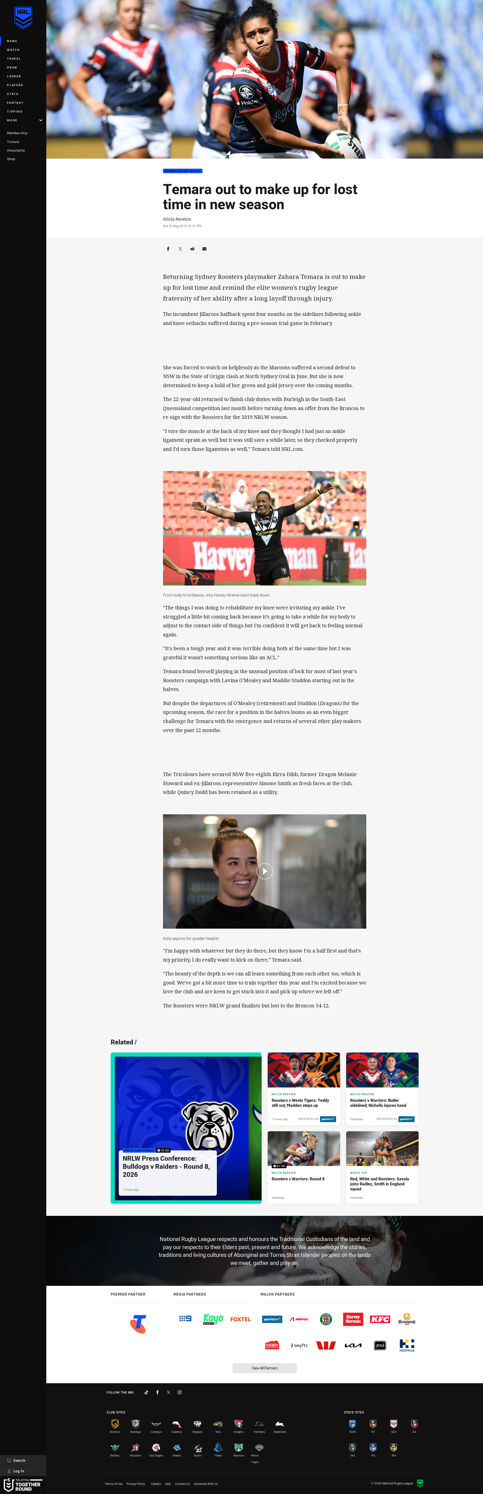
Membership (17, 133)
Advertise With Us (206, 1484)
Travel (14, 58)
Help (168, 1484)
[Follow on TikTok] (146, 1392)
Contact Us (182, 1484)
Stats (13, 94)
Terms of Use (114, 1484)
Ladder (14, 76)
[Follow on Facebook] (157, 1392)
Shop (11, 159)
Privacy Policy (136, 1484)
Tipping (15, 111)
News (12, 41)
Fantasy (15, 102)
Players (15, 85)
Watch (13, 50)
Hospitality (16, 150)
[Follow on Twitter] (169, 1392)
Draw (12, 67)
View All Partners (265, 1368)
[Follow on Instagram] (180, 1392)
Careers (156, 1484)
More (12, 120)
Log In (18, 1471)
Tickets (13, 141)
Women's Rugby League (183, 171)
